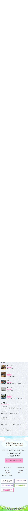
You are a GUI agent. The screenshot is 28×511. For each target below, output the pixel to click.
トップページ (7, 468)
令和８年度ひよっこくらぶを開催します (12, 424)
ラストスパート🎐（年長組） (15, 398)
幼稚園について (20, 468)
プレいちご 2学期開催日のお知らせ (11, 408)
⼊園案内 (7, 472)
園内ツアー (7, 470)
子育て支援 (20, 470)
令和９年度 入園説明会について (10, 413)
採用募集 (20, 472)
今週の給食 (10, 391)
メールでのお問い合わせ (15, 460)
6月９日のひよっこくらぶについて (10, 419)
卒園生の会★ (10, 369)
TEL (14, 453)
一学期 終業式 (11, 376)
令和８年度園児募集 (6, 430)
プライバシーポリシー (7, 475)
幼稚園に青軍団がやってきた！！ (16, 383)
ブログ (9, 367)
